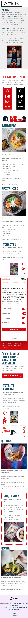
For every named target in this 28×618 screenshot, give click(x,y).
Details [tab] (15, 283)
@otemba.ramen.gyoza (11, 366)
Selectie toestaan (14, 333)
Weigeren (14, 338)
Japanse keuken (11, 17)
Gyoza (6, 505)
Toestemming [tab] (6, 283)
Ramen (3, 29)
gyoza (9, 29)
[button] (26, 4)
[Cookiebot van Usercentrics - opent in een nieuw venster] (20, 279)
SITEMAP (14, 613)
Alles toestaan (14, 329)
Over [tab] (23, 283)
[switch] (24, 313)
